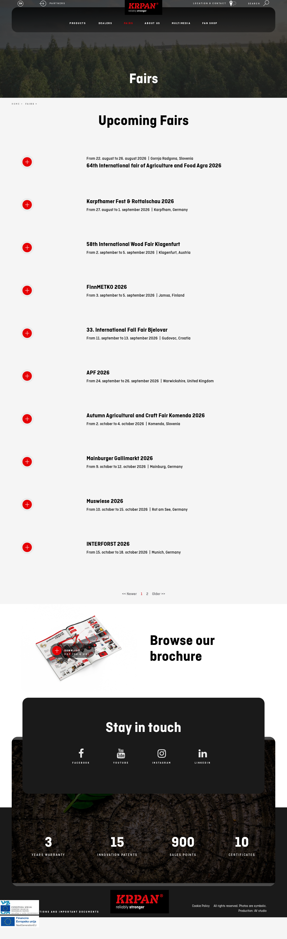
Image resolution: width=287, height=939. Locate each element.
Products (78, 23)
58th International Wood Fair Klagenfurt (133, 244)
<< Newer (129, 593)
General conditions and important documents (56, 911)
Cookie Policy (201, 906)
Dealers (105, 23)
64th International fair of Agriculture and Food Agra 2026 (153, 165)
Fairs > (31, 103)
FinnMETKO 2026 (106, 287)
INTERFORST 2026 (108, 544)
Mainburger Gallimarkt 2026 (119, 458)
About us (152, 23)
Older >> (158, 593)
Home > (17, 103)
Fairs (128, 23)
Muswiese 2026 (104, 501)
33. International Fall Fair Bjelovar (127, 329)
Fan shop (209, 23)
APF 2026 (98, 372)
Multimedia (181, 23)
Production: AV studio (252, 910)
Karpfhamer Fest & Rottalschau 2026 (130, 201)
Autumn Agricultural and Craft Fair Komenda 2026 (145, 415)
